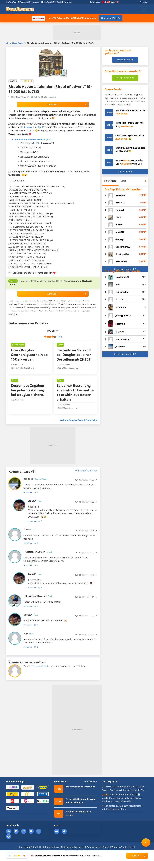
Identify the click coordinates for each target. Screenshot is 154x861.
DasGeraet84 (122, 254)
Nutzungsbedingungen (72, 847)
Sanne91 (35, 500)
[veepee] (12, 807)
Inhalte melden (51, 847)
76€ (37, 142)
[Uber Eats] (43, 800)
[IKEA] (43, 787)
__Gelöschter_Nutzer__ (38, 551)
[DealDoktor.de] (20, 9)
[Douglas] (13, 81)
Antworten (28, 492)
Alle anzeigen (125, 171)
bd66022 (120, 202)
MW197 (119, 299)
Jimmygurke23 (123, 315)
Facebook (24, 2)
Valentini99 (121, 261)
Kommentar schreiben (86, 470)
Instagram (35, 2)
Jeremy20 (120, 346)
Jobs (131, 847)
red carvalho (122, 291)
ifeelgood (36, 478)
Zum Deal (52, 104)
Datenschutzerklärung (98, 847)
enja (28, 633)
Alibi (118, 284)
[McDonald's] (27, 794)
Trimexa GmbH (119, 847)
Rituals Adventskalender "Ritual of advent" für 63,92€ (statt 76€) (66, 855)
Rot (40, 127)
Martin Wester (123, 339)
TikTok (57, 2)
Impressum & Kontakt (30, 847)
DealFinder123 (123, 246)
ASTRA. (37, 97)
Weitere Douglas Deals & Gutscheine (78, 420)
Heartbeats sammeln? (125, 269)
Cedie (118, 217)
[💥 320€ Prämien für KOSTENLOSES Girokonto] (38, 18)
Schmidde (121, 307)
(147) (59, 336)
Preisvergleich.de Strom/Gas (80, 786)
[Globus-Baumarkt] (27, 787)
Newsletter (68, 2)
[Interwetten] (12, 794)
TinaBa (30, 529)
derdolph (120, 239)
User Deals (17, 43)
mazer (119, 224)
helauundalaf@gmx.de (38, 596)
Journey (120, 331)
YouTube (47, 2)
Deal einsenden (125, 59)
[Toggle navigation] (144, 9)
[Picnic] (12, 800)
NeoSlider (121, 195)
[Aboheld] (12, 787)
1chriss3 (120, 210)
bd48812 (120, 232)
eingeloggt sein (41, 666)
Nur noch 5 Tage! (110, 18)
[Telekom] (27, 800)
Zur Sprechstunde (125, 77)
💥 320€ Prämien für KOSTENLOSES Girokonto (72, 18)
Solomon (120, 323)
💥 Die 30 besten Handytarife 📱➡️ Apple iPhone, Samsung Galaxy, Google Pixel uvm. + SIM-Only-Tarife (122, 798)
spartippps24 (122, 277)
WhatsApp (12, 2)
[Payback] (43, 794)
